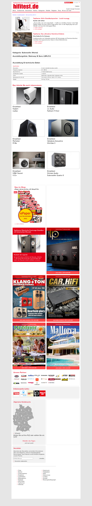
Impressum (46, 470)
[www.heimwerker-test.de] (30, 397)
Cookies (45, 476)
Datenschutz (46, 475)
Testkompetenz (22, 473)
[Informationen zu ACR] (16, 376)
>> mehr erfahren (19, 224)
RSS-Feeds (21, 481)
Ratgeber (54, 10)
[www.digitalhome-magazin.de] (16, 397)
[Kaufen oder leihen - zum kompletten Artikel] (23, 24)
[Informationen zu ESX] (57, 376)
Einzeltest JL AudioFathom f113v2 (53, 108)
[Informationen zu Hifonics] (31, 379)
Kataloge (20, 480)
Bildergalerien (22, 478)
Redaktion (21, 475)
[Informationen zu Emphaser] (51, 376)
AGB (44, 473)
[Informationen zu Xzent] (44, 383)
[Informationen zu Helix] (24, 379)
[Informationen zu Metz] (51, 379)
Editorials (20, 484)
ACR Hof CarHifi (29, 443)
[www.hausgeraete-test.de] (23, 397)
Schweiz (17, 433)
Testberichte (20, 10)
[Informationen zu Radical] (16, 383)
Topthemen (21, 483)
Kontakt (45, 478)
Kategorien (42, 10)
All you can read (66, 10)
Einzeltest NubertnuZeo (17, 108)
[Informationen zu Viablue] (37, 383)
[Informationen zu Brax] (37, 376)
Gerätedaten (21, 476)
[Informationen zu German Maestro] (72, 376)
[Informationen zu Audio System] (24, 376)
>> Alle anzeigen (37, 29)
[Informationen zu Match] (44, 379)
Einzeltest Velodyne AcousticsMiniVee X (55, 141)
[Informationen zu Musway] (57, 379)
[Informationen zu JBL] (37, 379)
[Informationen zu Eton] (65, 376)
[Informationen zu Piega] (72, 379)
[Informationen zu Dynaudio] (44, 376)
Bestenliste (28, 10)
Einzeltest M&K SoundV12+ (17, 173)
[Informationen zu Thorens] (31, 383)
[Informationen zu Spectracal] (24, 383)
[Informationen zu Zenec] (51, 383)
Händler (48, 10)
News (14, 10)
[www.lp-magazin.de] (36, 397)
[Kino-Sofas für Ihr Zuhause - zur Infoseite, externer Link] (23, 39)
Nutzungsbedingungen (49, 480)
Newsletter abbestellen (21, 461)
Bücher (20, 472)
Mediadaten (46, 472)
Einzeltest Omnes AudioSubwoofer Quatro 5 (55, 173)
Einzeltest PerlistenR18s (17, 141)
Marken (35, 10)
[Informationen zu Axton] (31, 376)
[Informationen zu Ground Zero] (16, 379)
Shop (59, 10)
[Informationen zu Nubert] (65, 379)
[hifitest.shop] (43, 397)
